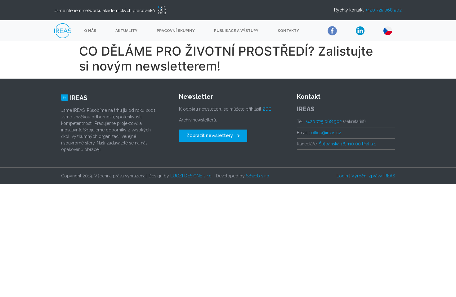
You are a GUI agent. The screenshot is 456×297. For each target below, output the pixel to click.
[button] (213, 136)
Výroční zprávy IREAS (373, 175)
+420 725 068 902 (384, 9)
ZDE (266, 109)
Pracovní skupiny (176, 31)
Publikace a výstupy (236, 31)
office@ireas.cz (326, 132)
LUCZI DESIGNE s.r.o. (191, 175)
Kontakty (288, 31)
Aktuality (126, 31)
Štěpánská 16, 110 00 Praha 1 (347, 143)
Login (342, 175)
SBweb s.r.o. (258, 175)
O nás (90, 31)
